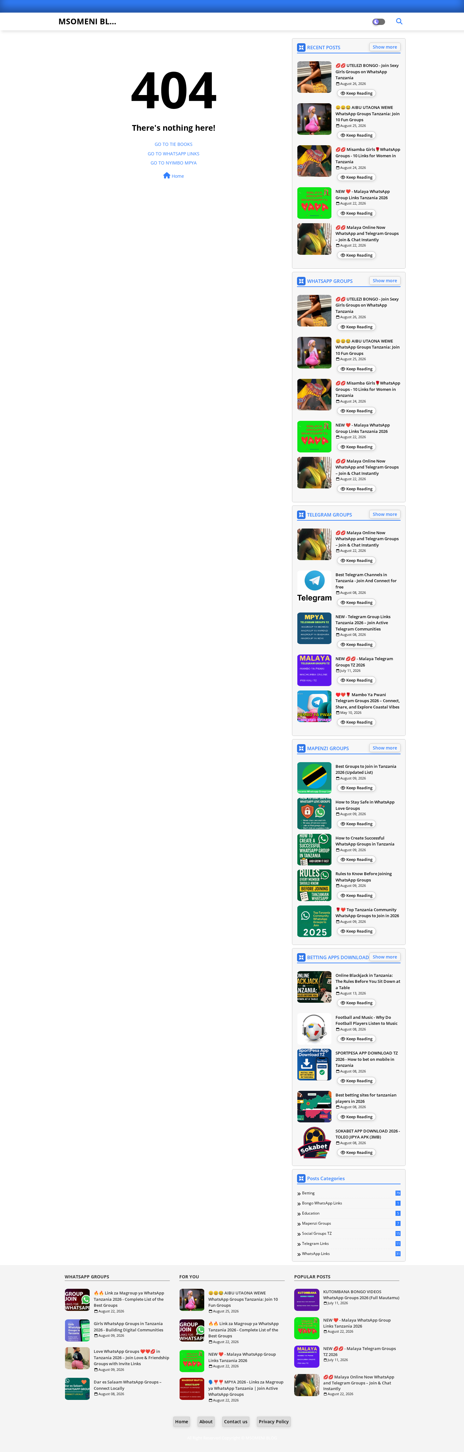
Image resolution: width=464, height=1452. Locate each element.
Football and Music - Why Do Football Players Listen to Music (366, 1020)
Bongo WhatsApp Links (350, 1203)
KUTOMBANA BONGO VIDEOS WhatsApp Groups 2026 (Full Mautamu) (361, 1294)
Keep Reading (359, 93)
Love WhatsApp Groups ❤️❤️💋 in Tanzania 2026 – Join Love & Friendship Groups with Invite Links (131, 1357)
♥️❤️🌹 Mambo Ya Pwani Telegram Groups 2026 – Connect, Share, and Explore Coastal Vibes (368, 701)
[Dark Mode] (399, 21)
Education (350, 1213)
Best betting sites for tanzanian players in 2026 (366, 1098)
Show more (385, 47)
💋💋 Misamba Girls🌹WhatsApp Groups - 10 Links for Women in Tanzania (368, 155)
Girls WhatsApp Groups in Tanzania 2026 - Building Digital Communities (128, 1327)
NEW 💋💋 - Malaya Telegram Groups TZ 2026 (364, 662)
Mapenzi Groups (350, 1223)
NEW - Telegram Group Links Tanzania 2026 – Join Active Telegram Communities (363, 623)
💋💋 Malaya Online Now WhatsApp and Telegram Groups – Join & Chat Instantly (367, 233)
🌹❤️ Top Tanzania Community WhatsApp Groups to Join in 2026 (367, 913)
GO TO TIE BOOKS (174, 144)
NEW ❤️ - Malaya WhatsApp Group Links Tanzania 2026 (363, 194)
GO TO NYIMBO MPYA (174, 163)
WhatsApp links (351, 1253)
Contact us (235, 1422)
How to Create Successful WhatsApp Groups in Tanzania (365, 841)
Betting (351, 1193)
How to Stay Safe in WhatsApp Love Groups (365, 805)
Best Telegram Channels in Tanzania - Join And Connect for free (366, 581)
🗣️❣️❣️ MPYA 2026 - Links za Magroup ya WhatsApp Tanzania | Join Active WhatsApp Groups (245, 1388)
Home (177, 176)
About (206, 1422)
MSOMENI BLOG (90, 21)
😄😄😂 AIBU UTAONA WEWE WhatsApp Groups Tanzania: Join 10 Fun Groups (368, 113)
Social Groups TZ (351, 1233)
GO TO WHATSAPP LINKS (173, 154)
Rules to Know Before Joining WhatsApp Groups (364, 877)
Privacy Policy (274, 1422)
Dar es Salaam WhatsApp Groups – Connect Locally (128, 1385)
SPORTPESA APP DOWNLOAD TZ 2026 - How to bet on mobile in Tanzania (367, 1059)
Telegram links (351, 1243)
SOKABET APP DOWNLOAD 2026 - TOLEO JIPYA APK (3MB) (368, 1134)
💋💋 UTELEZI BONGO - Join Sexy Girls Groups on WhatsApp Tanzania (367, 72)
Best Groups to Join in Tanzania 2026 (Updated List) (366, 769)
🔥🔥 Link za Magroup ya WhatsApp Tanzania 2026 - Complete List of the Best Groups (129, 1299)
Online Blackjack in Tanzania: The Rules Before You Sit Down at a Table (368, 981)
